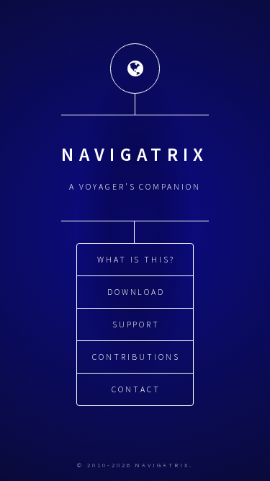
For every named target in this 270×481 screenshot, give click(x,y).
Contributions (135, 356)
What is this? (136, 259)
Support (136, 324)
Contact (136, 389)
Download (136, 291)
